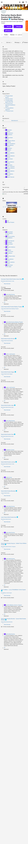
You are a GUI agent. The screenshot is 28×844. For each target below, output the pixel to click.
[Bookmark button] (4, 302)
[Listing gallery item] (3, 207)
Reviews (13, 34)
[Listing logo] (3, 11)
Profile (5, 34)
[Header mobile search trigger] (26, 2)
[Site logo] (5, 2)
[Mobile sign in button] (20, 2)
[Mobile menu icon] (2, 2)
